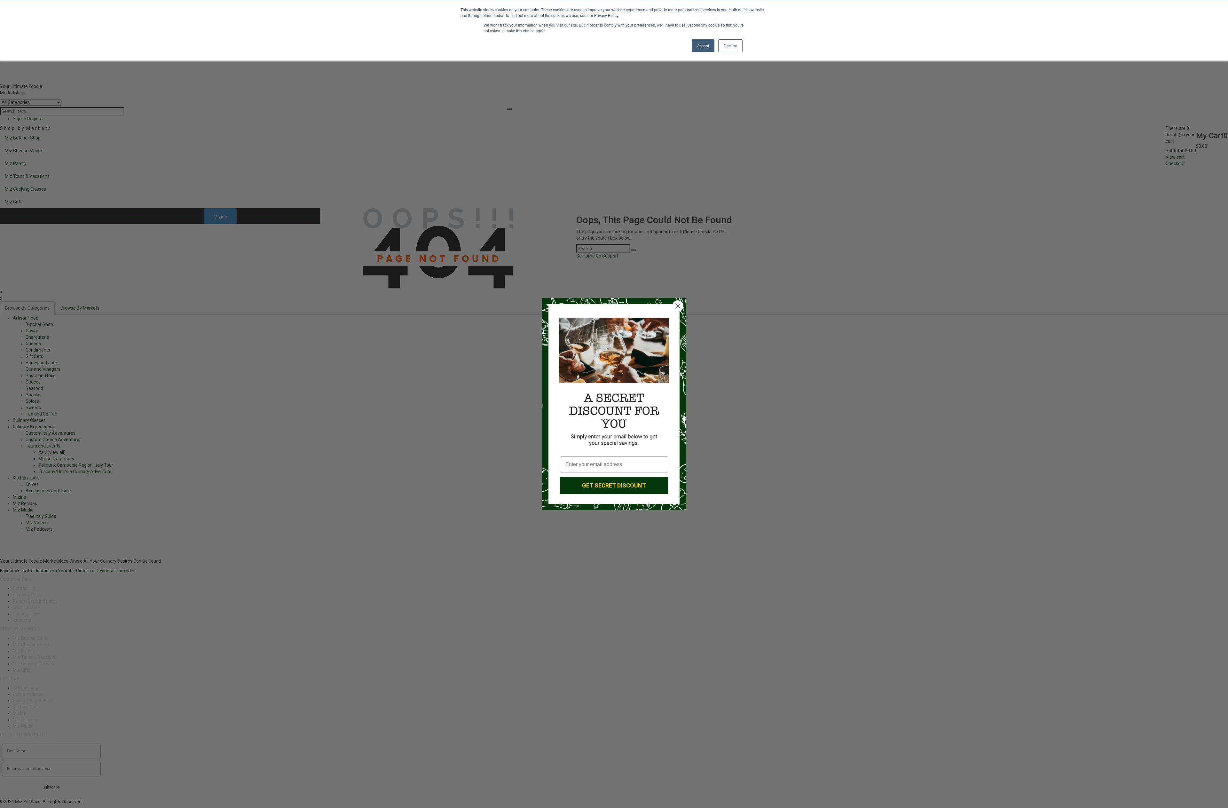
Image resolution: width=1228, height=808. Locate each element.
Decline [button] (730, 45)
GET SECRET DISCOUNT (614, 485)
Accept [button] (703, 45)
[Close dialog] (677, 306)
